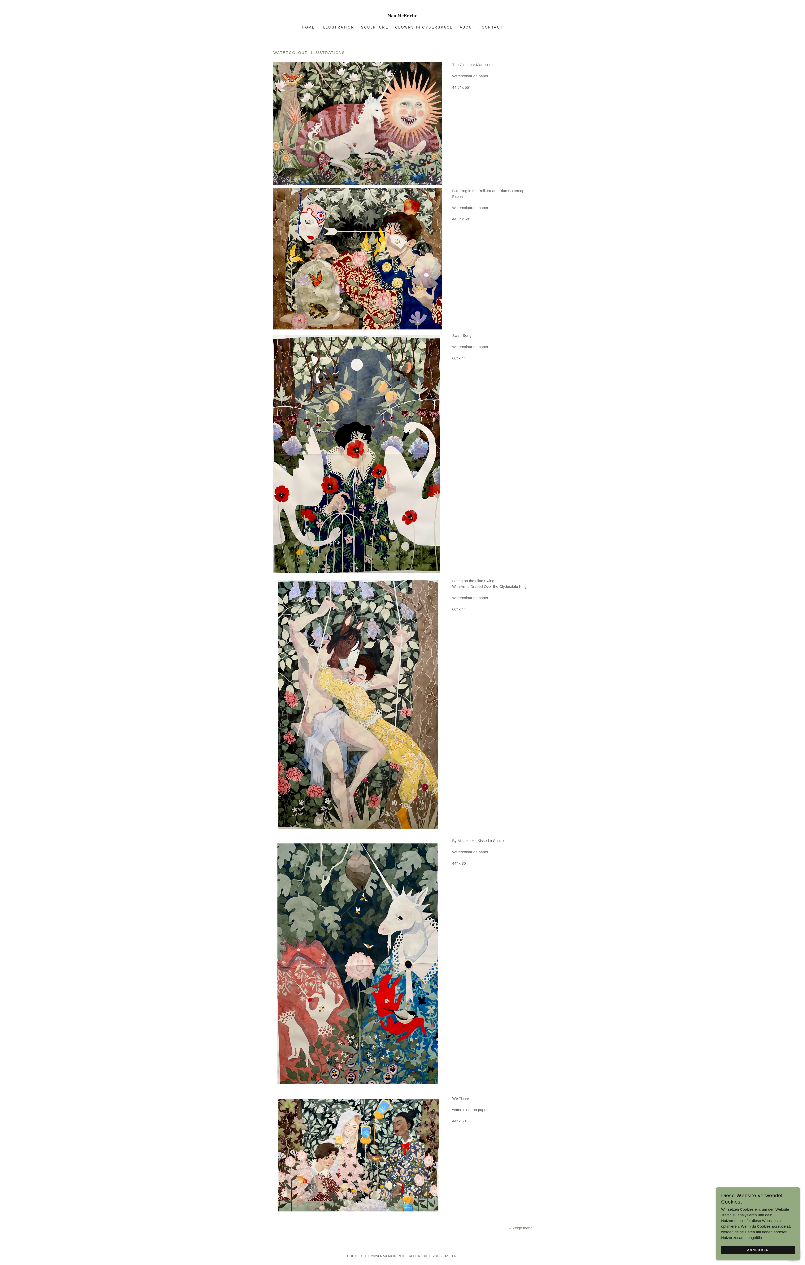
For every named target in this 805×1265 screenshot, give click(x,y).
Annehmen (758, 1250)
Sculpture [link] (374, 27)
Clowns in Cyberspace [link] (424, 27)
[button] (520, 1228)
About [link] (467, 27)
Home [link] (308, 27)
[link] (402, 16)
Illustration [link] (338, 27)
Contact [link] (492, 27)
